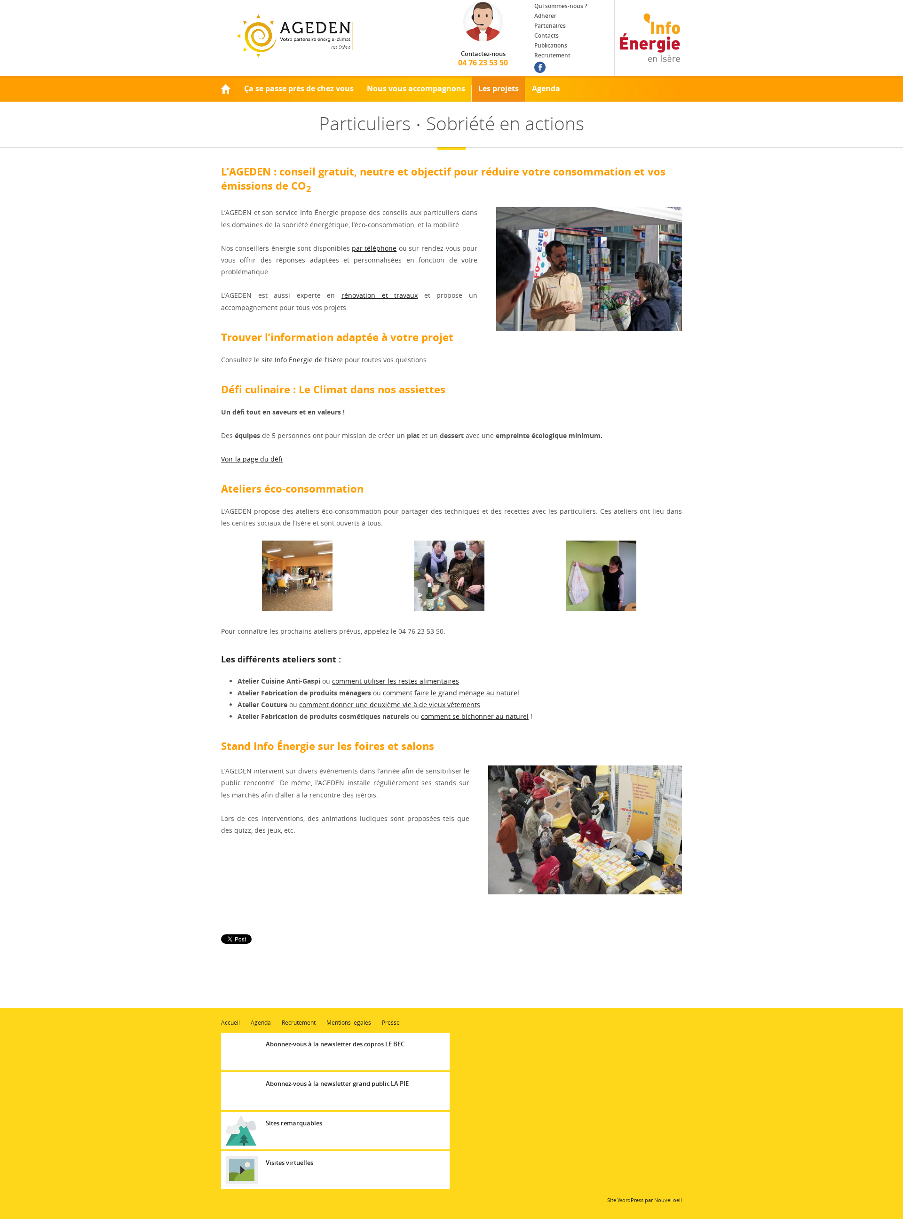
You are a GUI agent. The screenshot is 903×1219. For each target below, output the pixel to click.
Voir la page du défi (252, 458)
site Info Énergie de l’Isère (302, 359)
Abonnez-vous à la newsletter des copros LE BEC (335, 1044)
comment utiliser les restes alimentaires (395, 681)
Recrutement (552, 55)
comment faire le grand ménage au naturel (451, 692)
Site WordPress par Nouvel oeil (644, 1199)
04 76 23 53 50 (483, 58)
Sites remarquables (294, 1123)
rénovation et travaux (379, 295)
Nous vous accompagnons (416, 88)
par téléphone (374, 248)
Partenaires (550, 26)
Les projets (498, 88)
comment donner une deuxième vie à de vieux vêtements (389, 704)
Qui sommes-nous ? (560, 6)
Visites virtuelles (289, 1162)
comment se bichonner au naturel (475, 716)
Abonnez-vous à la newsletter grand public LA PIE (337, 1083)
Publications (550, 45)
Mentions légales (348, 1023)
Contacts (546, 36)
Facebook (540, 67)
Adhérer (545, 16)
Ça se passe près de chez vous (299, 88)
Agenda (546, 88)
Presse (391, 1023)
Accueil (225, 89)
